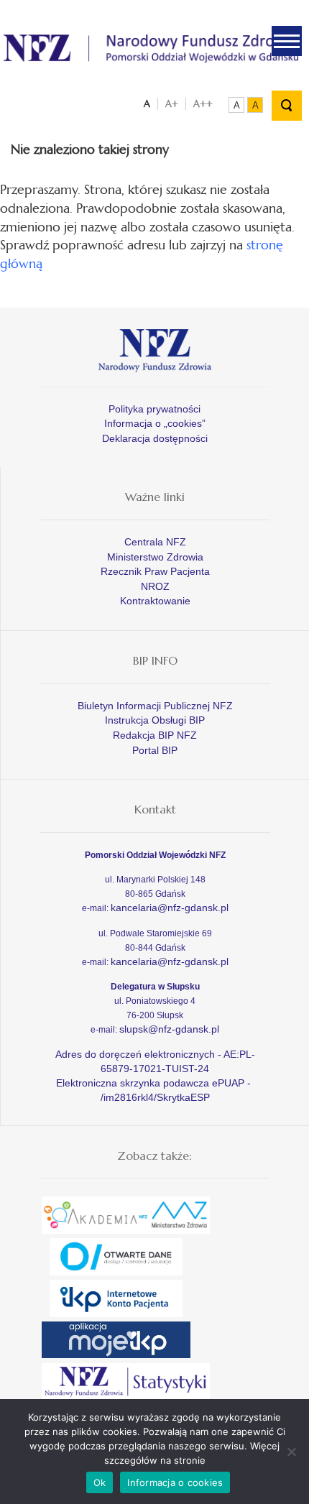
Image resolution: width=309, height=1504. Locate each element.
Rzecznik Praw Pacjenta (155, 571)
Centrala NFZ (155, 542)
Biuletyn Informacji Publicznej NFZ (155, 705)
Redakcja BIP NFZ (155, 735)
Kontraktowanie (155, 600)
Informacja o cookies (175, 1482)
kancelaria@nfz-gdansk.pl (170, 907)
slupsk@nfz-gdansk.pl (169, 1029)
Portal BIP (154, 750)
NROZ (155, 586)
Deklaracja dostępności (155, 438)
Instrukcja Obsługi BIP (155, 720)
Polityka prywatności (154, 409)
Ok (99, 1482)
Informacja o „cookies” (155, 423)
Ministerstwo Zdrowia (155, 557)
